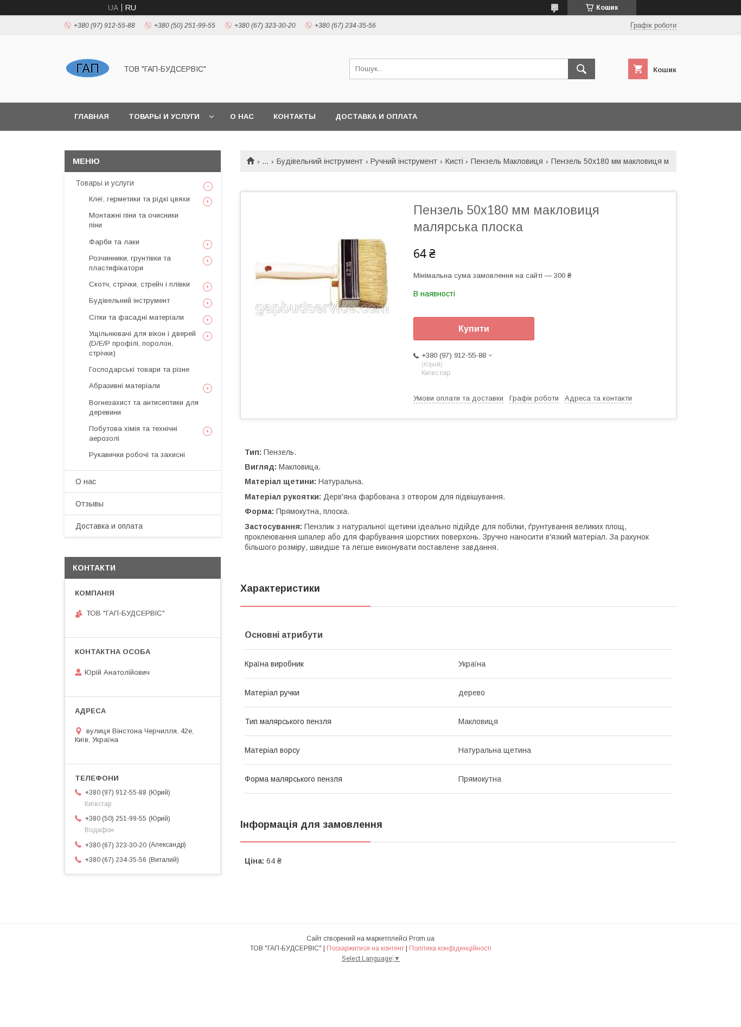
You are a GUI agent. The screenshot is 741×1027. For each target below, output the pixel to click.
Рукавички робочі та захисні (137, 455)
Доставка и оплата (376, 116)
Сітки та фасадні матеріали (136, 317)
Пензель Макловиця (507, 161)
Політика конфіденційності (450, 948)
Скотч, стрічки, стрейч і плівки (139, 284)
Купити (473, 328)
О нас (242, 116)
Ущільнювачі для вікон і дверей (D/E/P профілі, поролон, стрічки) (142, 343)
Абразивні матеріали (124, 386)
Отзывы (89, 503)
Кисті (454, 161)
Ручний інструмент (403, 161)
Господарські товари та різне (139, 369)
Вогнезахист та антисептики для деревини (144, 407)
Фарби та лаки (114, 242)
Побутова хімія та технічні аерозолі (133, 433)
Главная (91, 116)
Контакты (294, 116)
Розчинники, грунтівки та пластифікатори (130, 263)
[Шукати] (581, 69)
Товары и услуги (164, 116)
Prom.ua (422, 938)
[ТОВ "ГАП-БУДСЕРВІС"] (88, 88)
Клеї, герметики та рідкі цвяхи (139, 199)
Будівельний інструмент (320, 161)
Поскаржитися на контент (365, 948)
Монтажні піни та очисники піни (133, 220)
